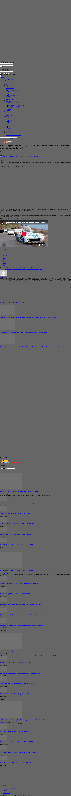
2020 (9, 125)
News (4, 97)
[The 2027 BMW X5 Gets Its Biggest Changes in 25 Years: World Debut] (3, 531)
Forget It (10, 122)
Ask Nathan (8, 112)
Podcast (4, 81)
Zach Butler (2, 494)
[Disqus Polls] (35, 366)
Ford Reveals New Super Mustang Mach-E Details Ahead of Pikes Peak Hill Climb (23, 332)
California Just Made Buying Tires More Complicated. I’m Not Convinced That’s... (23, 720)
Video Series (8, 89)
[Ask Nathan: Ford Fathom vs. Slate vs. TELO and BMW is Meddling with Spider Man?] (3, 739)
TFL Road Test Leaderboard (14, 90)
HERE (22, 218)
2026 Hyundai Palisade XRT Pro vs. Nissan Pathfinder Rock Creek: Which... (22, 625)
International (5, 255)
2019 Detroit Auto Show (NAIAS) (16, 105)
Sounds (4, 263)
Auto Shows (8, 101)
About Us (5, 789)
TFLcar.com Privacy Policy (9, 788)
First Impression (9, 131)
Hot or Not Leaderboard (11, 133)
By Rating (8, 117)
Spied (7, 100)
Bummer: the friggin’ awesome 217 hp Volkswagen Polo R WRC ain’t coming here (23, 269)
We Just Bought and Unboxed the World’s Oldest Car (15, 513)
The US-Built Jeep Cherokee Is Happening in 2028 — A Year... (17, 694)
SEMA (9, 109)
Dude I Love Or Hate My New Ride (14, 114)
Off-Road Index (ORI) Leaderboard (13, 135)
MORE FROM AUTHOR (17, 302)
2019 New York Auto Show (14, 107)
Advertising (5, 786)
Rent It (9, 121)
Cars (4, 251)
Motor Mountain (12, 95)
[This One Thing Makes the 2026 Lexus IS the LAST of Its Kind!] (3, 591)
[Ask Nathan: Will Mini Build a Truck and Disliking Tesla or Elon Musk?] (3, 728)
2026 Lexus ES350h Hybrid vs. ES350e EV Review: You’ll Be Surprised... (21, 614)
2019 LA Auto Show (13, 104)
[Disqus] (35, 401)
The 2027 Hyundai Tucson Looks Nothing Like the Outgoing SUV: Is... (20, 673)
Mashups (7, 86)
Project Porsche (11, 93)
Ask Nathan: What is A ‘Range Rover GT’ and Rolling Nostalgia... (19, 752)
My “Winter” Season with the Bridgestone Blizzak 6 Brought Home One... (21, 604)
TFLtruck (5, 80)
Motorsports (5, 142)
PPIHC (4, 260)
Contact (4, 790)
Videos (4, 83)
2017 (9, 128)
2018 (9, 127)
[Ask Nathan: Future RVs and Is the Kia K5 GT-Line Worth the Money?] (3, 760)
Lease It (10, 120)
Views (4, 111)
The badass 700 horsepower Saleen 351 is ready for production (20, 267)
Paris (9, 110)
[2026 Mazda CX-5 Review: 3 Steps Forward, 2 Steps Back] (11, 568)
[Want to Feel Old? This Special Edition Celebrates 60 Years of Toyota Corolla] (3, 680)
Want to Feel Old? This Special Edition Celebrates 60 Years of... (18, 683)
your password (16, 65)
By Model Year (9, 123)
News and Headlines (7, 138)
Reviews (5, 116)
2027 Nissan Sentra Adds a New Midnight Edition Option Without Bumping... (22, 662)
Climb (4, 253)
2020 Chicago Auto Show (14, 102)
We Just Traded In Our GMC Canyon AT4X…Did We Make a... (18, 524)
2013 (4, 250)
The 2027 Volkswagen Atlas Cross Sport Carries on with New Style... (19, 491)
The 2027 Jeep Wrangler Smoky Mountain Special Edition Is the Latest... (21, 651)
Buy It (9, 119)
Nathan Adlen (3, 722)
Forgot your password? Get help (7, 68)
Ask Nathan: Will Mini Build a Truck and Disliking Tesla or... (17, 731)
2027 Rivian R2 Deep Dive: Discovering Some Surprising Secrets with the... (21, 583)
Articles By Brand (10, 99)
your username (16, 63)
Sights (4, 261)
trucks (4, 264)
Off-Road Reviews (10, 88)
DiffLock (10, 91)
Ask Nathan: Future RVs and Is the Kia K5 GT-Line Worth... (17, 762)
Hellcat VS (10, 94)
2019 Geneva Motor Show (14, 106)
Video (4, 265)
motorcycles (5, 256)
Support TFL (6, 785)
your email (15, 71)
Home (1, 138)
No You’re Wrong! (10, 115)
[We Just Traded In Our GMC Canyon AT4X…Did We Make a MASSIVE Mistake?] (3, 521)
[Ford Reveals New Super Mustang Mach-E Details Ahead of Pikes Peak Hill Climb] (7, 329)
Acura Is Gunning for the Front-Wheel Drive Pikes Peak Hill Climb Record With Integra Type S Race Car (30, 346)
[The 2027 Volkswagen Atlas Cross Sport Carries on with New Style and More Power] (11, 488)
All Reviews (8, 132)
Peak (4, 258)
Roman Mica (3, 152)
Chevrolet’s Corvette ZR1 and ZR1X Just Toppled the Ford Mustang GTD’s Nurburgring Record (28, 317)
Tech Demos (8, 85)
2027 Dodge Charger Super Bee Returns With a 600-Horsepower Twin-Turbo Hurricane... (25, 503)
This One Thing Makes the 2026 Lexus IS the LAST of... (16, 594)
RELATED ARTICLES (5, 302)
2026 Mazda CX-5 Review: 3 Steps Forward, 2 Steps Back (16, 570)
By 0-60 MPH (9, 130)
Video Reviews (9, 84)
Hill (3, 254)
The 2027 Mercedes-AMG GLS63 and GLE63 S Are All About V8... (19, 544)
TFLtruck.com (6, 791)
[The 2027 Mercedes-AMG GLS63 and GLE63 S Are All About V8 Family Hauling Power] (3, 542)
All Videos (8, 96)
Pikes (4, 259)
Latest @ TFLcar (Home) (8, 79)
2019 (9, 126)
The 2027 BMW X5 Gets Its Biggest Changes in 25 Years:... (16, 534)
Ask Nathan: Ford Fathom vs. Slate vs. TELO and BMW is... (17, 742)
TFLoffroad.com (6, 793)
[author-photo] (3, 275)
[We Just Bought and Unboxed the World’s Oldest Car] (3, 510)
